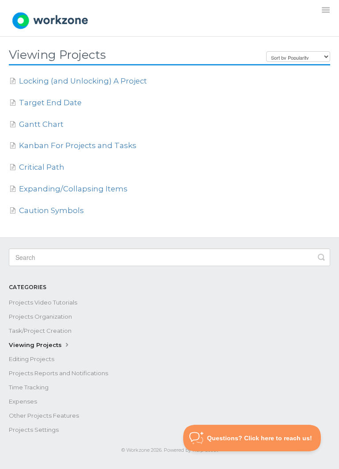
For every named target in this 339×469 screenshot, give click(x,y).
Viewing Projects (36, 344)
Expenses (23, 401)
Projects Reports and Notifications (58, 373)
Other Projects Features (44, 415)
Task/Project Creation (40, 330)
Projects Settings (34, 429)
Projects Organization (40, 316)
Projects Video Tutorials (43, 302)
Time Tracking (29, 387)
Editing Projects (31, 358)
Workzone (138, 450)
